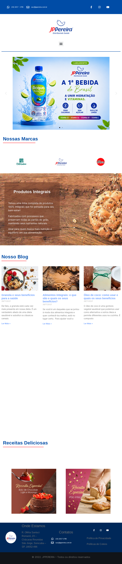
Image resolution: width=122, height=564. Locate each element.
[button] (61, 43)
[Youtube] (108, 7)
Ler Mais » (6, 323)
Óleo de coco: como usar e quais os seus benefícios (101, 297)
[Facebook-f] (91, 7)
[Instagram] (100, 7)
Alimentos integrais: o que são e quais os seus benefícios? (59, 298)
